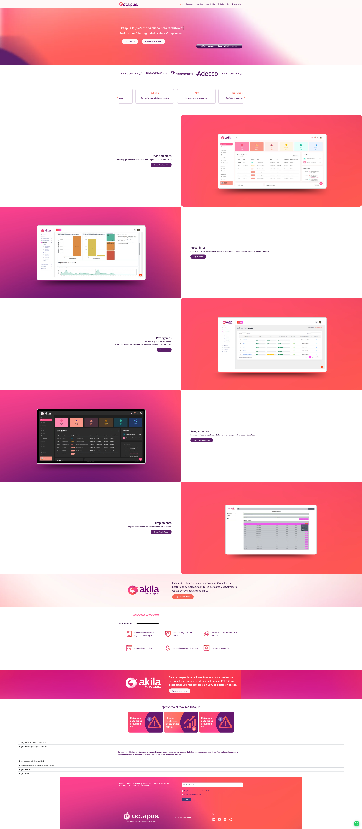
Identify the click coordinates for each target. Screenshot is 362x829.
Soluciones (189, 4)
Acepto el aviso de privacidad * (193, 794)
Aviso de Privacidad (183, 817)
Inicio (181, 4)
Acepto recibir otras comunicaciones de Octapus (198, 791)
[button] (117, 97)
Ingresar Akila (236, 4)
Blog (228, 4)
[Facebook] (225, 819)
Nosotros (200, 4)
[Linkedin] (214, 819)
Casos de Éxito (210, 4)
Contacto (221, 4)
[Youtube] (219, 819)
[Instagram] (231, 819)
